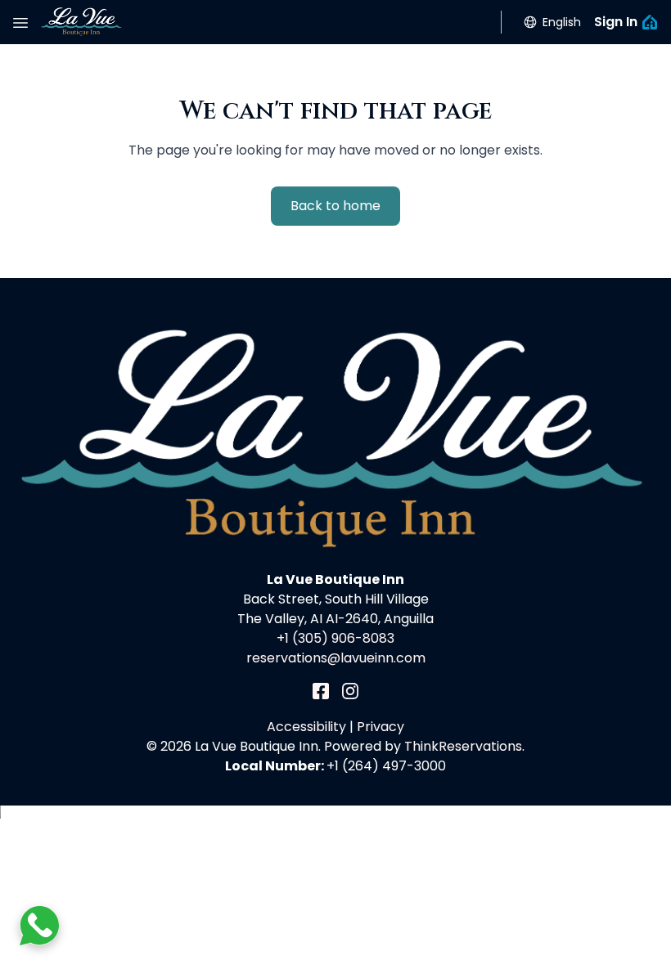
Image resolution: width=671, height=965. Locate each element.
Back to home (335, 205)
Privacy (380, 726)
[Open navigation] (20, 22)
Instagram (350, 691)
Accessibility (306, 726)
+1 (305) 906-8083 (335, 638)
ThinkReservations (463, 746)
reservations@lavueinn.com (336, 658)
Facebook (321, 691)
